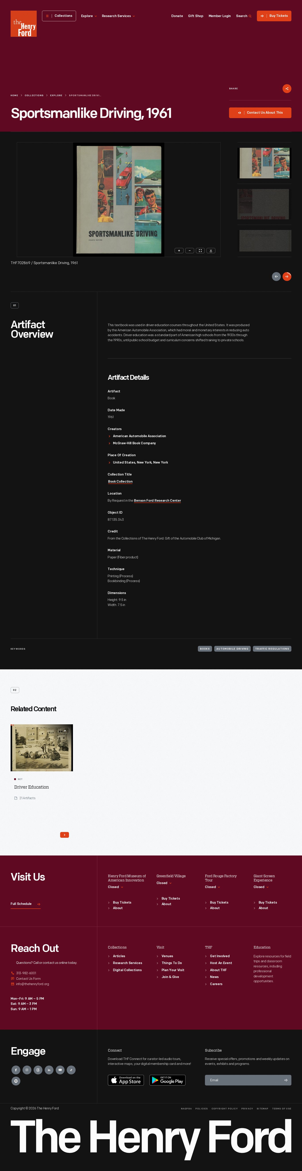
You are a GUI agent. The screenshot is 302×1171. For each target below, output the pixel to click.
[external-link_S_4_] (48, 973)
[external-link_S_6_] (48, 984)
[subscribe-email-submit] (286, 1080)
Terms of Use (281, 1109)
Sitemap (262, 1109)
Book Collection (120, 481)
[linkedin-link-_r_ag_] (49, 1070)
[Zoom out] (189, 250)
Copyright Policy (225, 1109)
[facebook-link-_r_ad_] (15, 1070)
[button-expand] (65, 731)
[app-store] (126, 1080)
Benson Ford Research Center (157, 501)
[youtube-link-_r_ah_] (60, 1070)
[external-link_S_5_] (48, 979)
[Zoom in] (179, 250)
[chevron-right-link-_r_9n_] (64, 835)
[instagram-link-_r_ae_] (27, 1070)
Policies (201, 1109)
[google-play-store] (167, 1080)
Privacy (247, 1109)
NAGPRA (186, 1109)
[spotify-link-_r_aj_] (15, 1081)
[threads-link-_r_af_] (38, 1070)
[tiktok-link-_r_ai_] (71, 1070)
